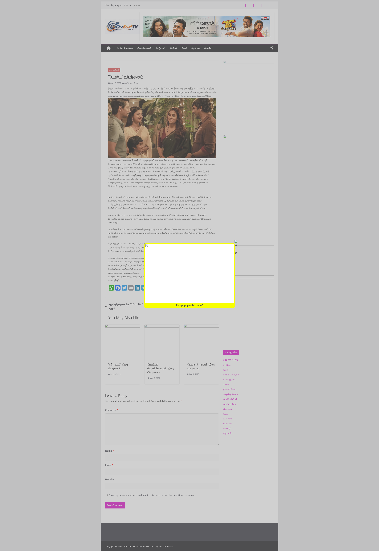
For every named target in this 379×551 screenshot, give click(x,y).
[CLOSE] (236, 247)
